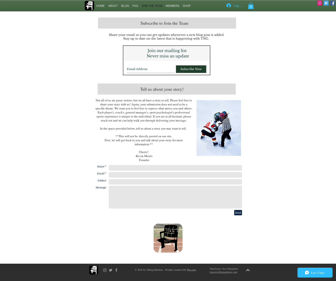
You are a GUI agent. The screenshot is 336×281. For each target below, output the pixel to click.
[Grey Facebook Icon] (116, 270)
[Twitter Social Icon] (326, 3)
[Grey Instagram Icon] (105, 270)
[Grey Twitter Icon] (110, 270)
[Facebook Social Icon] (332, 3)
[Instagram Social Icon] (319, 3)
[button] (251, 5)
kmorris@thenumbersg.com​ (223, 272)
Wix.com (191, 269)
